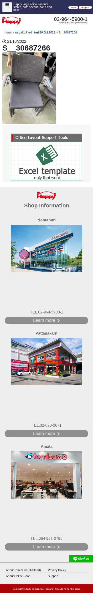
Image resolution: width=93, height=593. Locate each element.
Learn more (44, 320)
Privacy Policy (57, 570)
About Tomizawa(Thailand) (23, 570)
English (85, 7)
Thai (73, 7)
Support (53, 576)
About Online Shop (18, 576)
